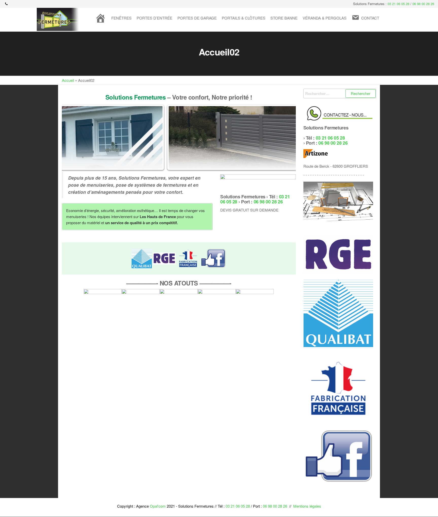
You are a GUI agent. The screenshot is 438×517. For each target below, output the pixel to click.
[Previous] (72, 137)
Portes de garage (197, 18)
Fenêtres (121, 18)
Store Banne (284, 18)
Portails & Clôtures (243, 18)
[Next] (285, 137)
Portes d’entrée (154, 18)
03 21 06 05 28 (398, 3)
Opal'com (158, 506)
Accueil (68, 80)
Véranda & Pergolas (324, 18)
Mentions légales (307, 506)
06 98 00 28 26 (423, 3)
